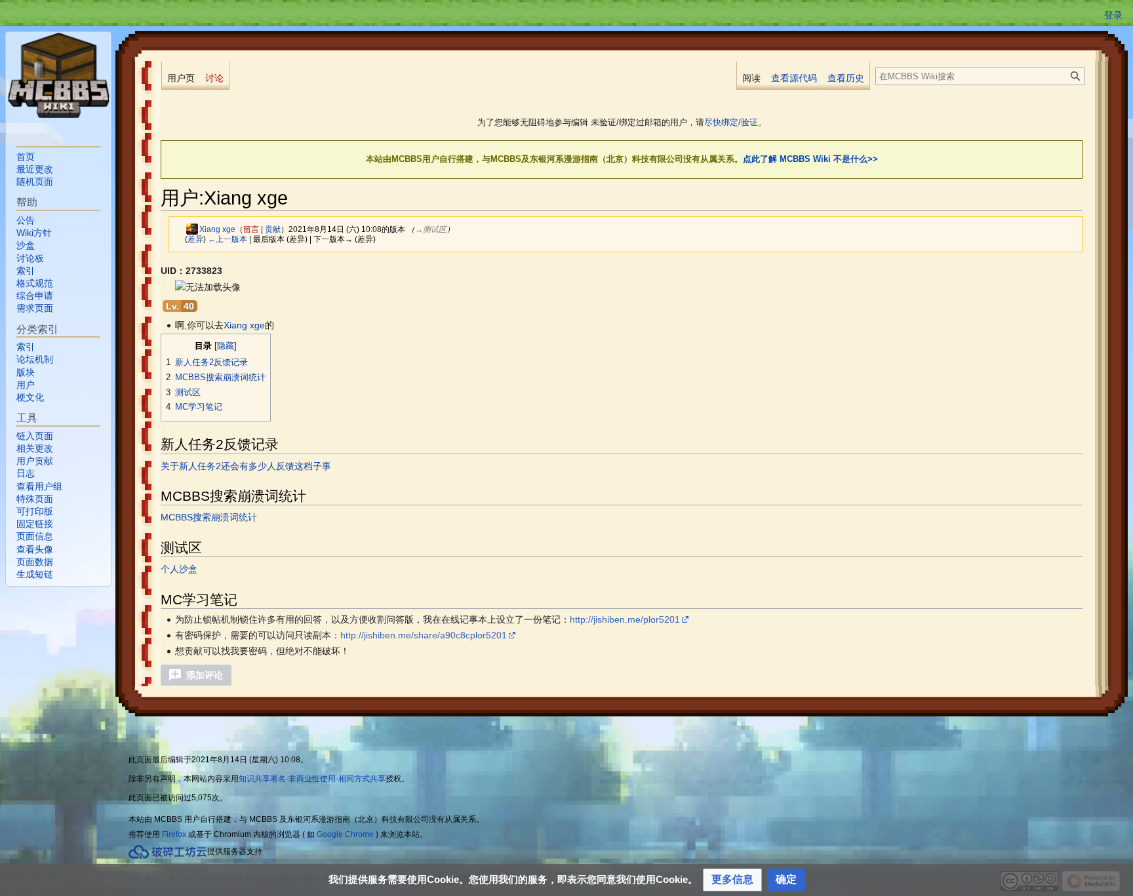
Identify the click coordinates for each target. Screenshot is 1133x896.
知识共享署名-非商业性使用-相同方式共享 (312, 778)
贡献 (273, 229)
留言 (251, 229)
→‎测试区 (431, 229)
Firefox (174, 834)
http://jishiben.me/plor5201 (625, 619)
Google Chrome (345, 834)
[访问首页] (58, 75)
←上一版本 (227, 239)
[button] (196, 675)
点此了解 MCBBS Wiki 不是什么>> (810, 159)
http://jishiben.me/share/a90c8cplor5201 (423, 635)
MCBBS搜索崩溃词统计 (209, 517)
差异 (195, 239)
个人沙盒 (179, 569)
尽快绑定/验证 (731, 122)
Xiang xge (244, 325)
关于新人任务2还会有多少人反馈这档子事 (246, 466)
